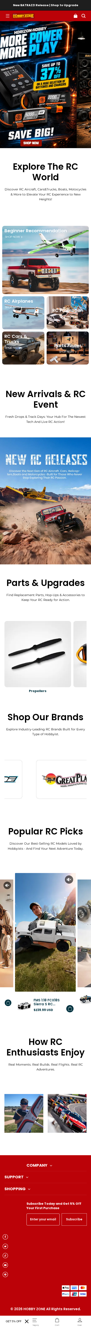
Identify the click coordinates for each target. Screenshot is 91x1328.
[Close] (26, 1321)
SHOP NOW (12, 237)
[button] (7, 16)
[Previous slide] (38, 1144)
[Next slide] (53, 1144)
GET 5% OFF (13, 1321)
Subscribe (74, 1219)
